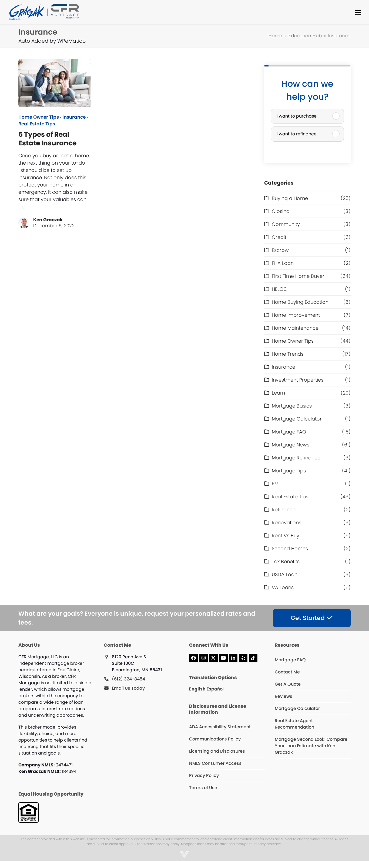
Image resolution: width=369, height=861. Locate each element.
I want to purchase (297, 116)
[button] (358, 12)
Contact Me (287, 672)
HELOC (279, 289)
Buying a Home (290, 198)
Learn (278, 392)
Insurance (74, 117)
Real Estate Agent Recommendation (294, 724)
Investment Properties (297, 379)
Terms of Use (203, 788)
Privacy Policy (204, 775)
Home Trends (287, 354)
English (197, 689)
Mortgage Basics (292, 405)
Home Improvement (296, 315)
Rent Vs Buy (285, 535)
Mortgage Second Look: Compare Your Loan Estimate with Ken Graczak (311, 745)
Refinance (284, 509)
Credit (279, 237)
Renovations (286, 522)
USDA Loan (284, 574)
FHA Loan (283, 263)
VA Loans (283, 587)
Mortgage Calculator (297, 418)
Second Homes (290, 548)
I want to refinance (297, 134)
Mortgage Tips (289, 470)
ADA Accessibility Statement (220, 727)
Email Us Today (128, 688)
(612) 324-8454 (128, 679)
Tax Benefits (286, 561)
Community (286, 224)
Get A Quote (288, 684)
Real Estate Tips (36, 124)
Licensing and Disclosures (217, 751)
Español (215, 689)
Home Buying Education (300, 302)
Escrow (280, 250)
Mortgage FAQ (289, 431)
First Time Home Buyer (298, 276)
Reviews (283, 696)
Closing (281, 211)
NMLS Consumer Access (215, 763)
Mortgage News (290, 444)
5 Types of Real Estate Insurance (47, 139)
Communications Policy (215, 739)
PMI (276, 483)
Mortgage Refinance (296, 457)
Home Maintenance (295, 328)
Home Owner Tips (38, 117)
